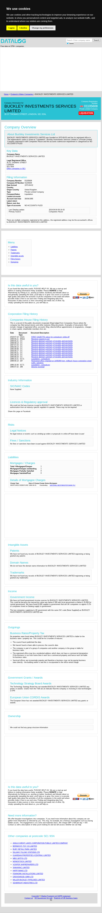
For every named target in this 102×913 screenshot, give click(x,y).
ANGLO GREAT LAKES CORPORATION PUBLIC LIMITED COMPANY (40, 843)
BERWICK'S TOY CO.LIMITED (25, 846)
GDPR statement (64, 896)
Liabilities (14, 247)
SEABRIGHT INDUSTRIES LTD (25, 883)
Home (6, 94)
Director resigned (37, 367)
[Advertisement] (51, 69)
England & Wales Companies (22, 94)
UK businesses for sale (43, 898)
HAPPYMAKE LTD (20, 871)
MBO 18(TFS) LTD (20, 858)
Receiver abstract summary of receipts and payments (52, 341)
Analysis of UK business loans (66, 898)
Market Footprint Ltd (49, 896)
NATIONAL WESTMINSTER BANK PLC (62, 485)
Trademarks (15, 253)
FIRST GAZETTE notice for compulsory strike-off (50, 337)
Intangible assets (17, 256)
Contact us (29, 898)
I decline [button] (23, 28)
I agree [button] (11, 28)
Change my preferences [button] (42, 28)
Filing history (15, 259)
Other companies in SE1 (16, 169)
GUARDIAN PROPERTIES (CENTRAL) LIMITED (32, 855)
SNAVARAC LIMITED (21, 868)
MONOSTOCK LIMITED (22, 861)
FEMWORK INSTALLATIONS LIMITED (28, 874)
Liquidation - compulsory (40, 359)
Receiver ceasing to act (40, 339)
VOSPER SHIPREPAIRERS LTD (25, 864)
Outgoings (14, 262)
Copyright (35, 896)
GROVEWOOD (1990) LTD (23, 877)
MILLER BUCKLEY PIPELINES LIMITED (29, 880)
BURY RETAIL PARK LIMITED (25, 849)
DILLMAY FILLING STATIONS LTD (26, 852)
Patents (14, 250)
